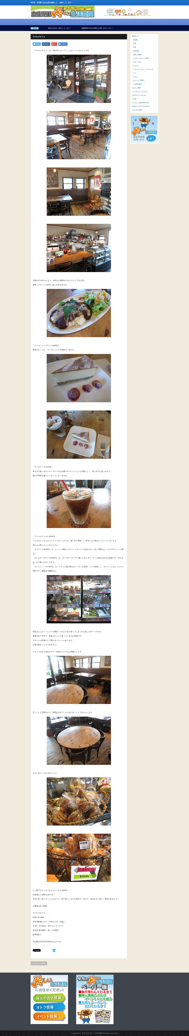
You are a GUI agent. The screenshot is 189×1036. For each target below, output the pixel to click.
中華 (134, 47)
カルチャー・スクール (139, 95)
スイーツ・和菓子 (139, 80)
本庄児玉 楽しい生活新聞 (92, 1033)
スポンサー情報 (137, 109)
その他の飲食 (137, 84)
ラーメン (136, 65)
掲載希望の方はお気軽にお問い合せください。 (52, 28)
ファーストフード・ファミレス (143, 69)
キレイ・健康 (136, 87)
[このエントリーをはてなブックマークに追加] (54, 951)
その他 (134, 98)
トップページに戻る (39, 963)
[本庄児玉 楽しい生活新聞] (63, 18)
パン (134, 73)
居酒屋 (135, 39)
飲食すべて (135, 36)
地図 (62, 922)
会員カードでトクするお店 (140, 106)
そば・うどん (137, 62)
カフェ (135, 76)
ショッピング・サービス (140, 91)
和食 (134, 43)
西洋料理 (136, 50)
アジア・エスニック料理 (141, 58)
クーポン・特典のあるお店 (140, 102)
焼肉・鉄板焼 (137, 54)
